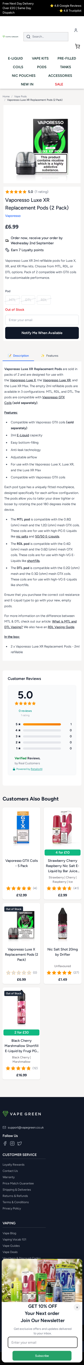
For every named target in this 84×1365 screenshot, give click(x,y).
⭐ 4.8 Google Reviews (65, 6)
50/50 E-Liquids (47, 536)
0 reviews (25, 711)
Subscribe (42, 1355)
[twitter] (19, 1143)
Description (18, 356)
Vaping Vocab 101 (14, 1239)
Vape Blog (9, 1233)
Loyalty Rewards (14, 1164)
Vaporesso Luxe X (23, 380)
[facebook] (5, 1143)
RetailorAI (36, 769)
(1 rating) (41, 192)
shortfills (33, 561)
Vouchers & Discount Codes (22, 1258)
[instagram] (12, 1143)
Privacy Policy (12, 1208)
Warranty (9, 1177)
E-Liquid (23, 435)
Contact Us (10, 1171)
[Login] (76, 30)
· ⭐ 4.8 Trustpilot (69, 11)
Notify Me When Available (42, 333)
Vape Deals (10, 1252)
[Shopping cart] (77, 46)
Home (6, 96)
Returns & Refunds (15, 1196)
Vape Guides (11, 1246)
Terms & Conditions (16, 1202)
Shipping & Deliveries (17, 1190)
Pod (7, 291)
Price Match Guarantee (18, 1183)
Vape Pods (20, 96)
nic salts (22, 536)
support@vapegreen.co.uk (26, 1127)
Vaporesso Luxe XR (57, 380)
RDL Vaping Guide (61, 627)
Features (49, 356)
